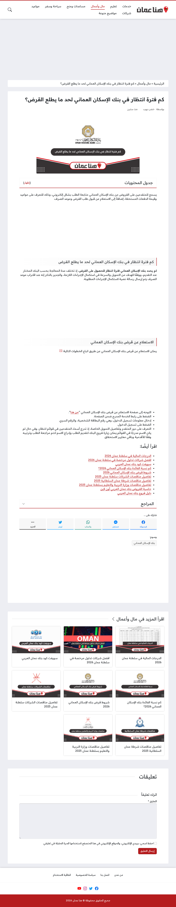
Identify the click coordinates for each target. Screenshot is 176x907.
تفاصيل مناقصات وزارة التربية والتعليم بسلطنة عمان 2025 (115, 484)
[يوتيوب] (79, 888)
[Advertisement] (88, 47)
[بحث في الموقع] (10, 10)
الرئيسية (159, 83)
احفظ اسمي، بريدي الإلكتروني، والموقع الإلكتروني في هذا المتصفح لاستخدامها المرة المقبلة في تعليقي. (98, 843)
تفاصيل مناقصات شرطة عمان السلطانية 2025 (122, 480)
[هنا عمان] (152, 9)
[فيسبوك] (96, 888)
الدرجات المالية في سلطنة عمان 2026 (128, 455)
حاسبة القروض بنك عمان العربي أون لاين (125, 489)
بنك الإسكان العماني (144, 543)
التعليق (152, 801)
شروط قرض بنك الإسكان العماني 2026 (127, 472)
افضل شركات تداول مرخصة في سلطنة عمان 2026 (119, 460)
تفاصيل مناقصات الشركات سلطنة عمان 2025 (123, 476)
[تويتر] (91, 888)
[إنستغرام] (85, 888)
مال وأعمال (144, 83)
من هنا (74, 412)
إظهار (27, 182)
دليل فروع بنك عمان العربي (134, 493)
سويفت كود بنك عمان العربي (133, 464)
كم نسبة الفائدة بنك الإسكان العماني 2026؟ (124, 468)
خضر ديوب (149, 109)
